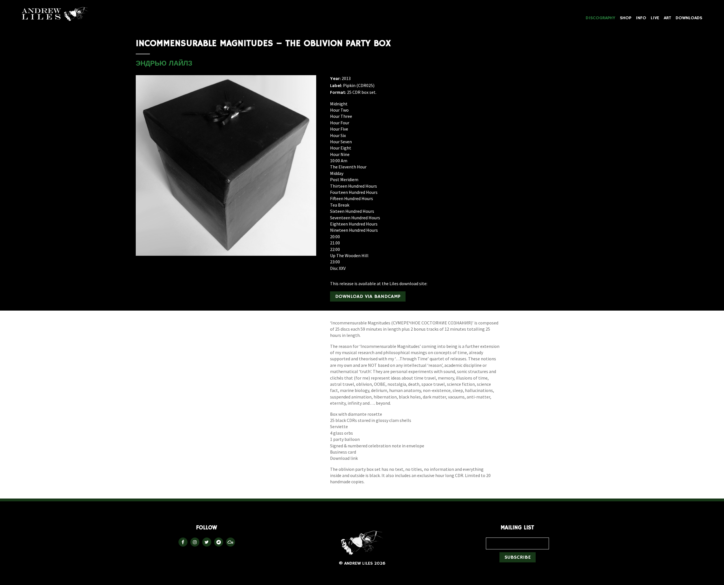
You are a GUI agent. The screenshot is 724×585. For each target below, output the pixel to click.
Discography (600, 18)
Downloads (689, 18)
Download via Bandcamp (367, 296)
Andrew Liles (55, 14)
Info (641, 18)
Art (667, 18)
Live (655, 18)
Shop (625, 18)
